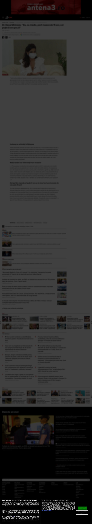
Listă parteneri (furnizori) (47, 510)
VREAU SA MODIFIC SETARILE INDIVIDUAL (82, 512)
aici (13, 516)
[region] (46, 511)
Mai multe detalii (28, 507)
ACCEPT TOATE (82, 508)
